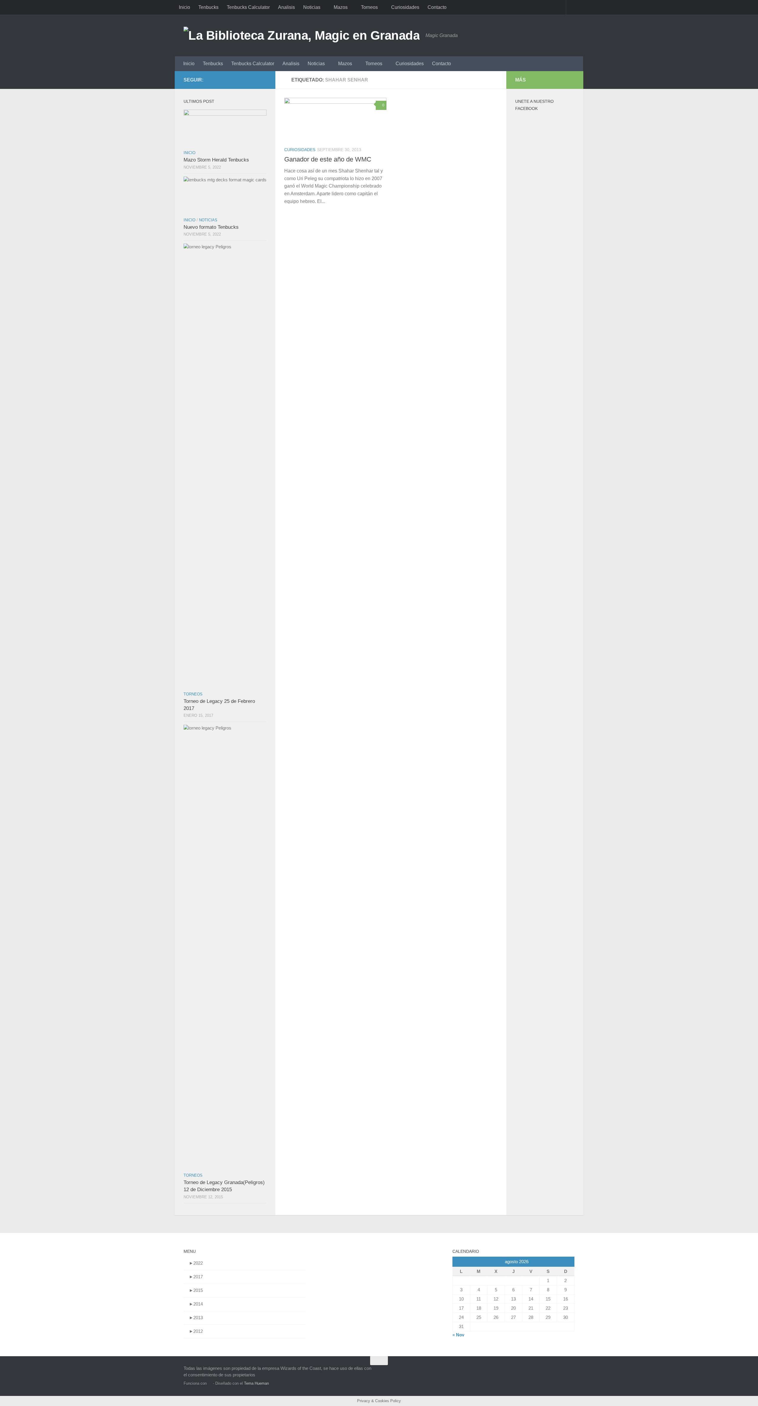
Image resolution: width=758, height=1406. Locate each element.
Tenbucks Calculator (248, 7)
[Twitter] (262, 79)
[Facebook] (253, 79)
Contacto (437, 7)
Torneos (369, 7)
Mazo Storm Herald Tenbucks (216, 160)
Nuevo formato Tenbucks (211, 227)
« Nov (458, 1334)
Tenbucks (208, 7)
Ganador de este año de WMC (327, 159)
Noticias (311, 7)
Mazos (341, 7)
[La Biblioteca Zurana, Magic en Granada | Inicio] (302, 35)
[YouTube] (244, 79)
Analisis (286, 7)
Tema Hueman (256, 1383)
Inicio (184, 7)
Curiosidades (405, 7)
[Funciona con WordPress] (210, 1383)
